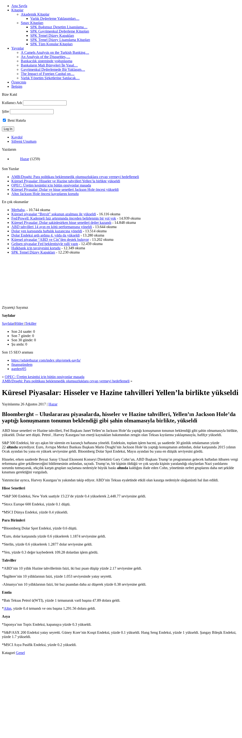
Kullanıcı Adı (12, 103)
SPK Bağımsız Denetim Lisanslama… (58, 27)
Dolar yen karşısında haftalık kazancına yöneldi (46, 231)
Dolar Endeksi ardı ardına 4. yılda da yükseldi (45, 235)
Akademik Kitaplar (35, 14)
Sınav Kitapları (32, 23)
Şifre (5, 111)
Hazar (24, 159)
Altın (7, 608)
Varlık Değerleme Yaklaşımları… (54, 19)
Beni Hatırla (16, 120)
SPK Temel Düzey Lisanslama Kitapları (60, 40)
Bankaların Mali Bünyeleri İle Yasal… (49, 65)
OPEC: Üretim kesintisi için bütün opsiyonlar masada (51, 185)
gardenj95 (18, 369)
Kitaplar (17, 10)
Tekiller (30, 323)
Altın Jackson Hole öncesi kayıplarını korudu (45, 194)
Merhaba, (18, 210)
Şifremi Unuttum (23, 141)
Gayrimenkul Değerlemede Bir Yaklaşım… (53, 69)
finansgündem (21, 365)
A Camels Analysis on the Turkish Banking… (55, 52)
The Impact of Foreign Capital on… (47, 74)
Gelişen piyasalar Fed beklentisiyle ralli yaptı (44, 244)
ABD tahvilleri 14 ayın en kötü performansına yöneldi (51, 227)
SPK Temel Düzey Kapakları (52, 35)
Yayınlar (17, 48)
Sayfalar (8, 323)
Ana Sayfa (19, 6)
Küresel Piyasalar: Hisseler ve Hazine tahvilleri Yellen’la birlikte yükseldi (65, 181)
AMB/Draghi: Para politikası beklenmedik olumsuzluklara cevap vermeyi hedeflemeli (75, 177)
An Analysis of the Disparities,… (45, 57)
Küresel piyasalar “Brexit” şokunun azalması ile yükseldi (53, 214)
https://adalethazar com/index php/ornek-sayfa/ (46, 360)
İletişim (16, 86)
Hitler (19, 323)
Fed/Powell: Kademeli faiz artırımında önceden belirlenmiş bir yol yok (63, 218)
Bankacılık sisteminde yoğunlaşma (46, 61)
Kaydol (16, 137)
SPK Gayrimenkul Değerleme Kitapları (59, 31)
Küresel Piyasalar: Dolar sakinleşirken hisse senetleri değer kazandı (61, 223)
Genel (20, 653)
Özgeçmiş (18, 82)
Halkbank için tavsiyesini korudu (35, 248)
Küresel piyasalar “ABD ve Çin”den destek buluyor (50, 240)
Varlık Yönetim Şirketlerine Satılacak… (50, 78)
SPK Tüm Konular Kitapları (51, 44)
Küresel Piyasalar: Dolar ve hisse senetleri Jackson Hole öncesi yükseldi (65, 190)
